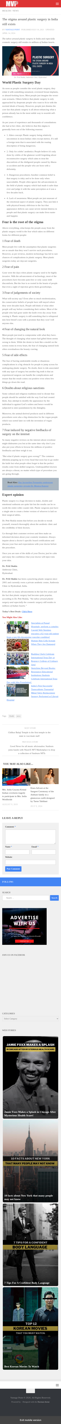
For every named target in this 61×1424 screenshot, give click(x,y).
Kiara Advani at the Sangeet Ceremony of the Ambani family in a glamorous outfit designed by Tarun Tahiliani (42, 794)
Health (6, 11)
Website (8, 857)
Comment (10, 827)
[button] (30, 1077)
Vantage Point (12, 30)
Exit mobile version (30, 1420)
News (16, 11)
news (18, 716)
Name (8, 847)
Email (35, 847)
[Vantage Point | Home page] (15, 3)
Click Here (27, 611)
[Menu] (57, 3)
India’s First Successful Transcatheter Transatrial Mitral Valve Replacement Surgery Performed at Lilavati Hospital (32, 693)
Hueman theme (44, 1402)
